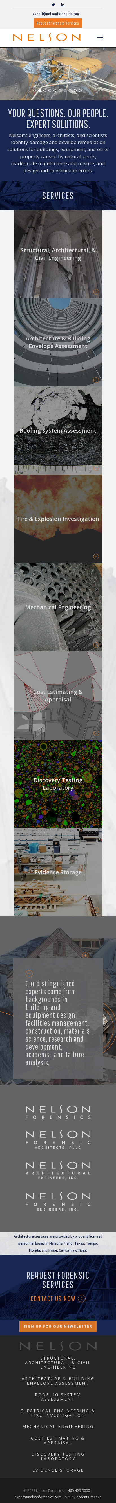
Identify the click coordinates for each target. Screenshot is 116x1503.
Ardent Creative (88, 1497)
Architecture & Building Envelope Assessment (58, 1381)
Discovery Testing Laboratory (58, 1456)
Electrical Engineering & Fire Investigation (58, 1413)
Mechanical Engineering (58, 1426)
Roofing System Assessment (58, 1397)
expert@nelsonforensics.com (56, 13)
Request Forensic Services (58, 23)
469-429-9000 (79, 1490)
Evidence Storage (58, 1470)
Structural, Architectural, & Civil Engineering (58, 1362)
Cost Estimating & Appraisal (58, 1440)
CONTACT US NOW (53, 1298)
